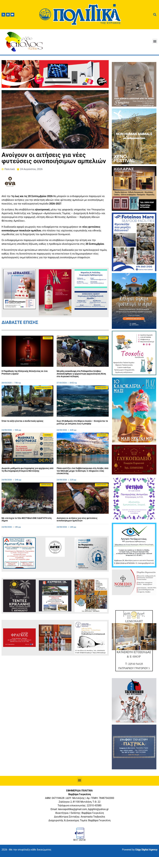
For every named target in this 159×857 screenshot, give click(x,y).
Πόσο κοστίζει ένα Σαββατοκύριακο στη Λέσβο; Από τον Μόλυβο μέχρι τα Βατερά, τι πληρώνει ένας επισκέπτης (82, 471)
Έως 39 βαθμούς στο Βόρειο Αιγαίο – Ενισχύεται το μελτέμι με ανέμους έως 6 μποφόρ (82, 422)
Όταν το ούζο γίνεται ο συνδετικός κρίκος (22, 421)
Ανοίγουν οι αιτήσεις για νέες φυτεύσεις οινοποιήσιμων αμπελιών (77, 519)
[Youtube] (12, 14)
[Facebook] (8, 14)
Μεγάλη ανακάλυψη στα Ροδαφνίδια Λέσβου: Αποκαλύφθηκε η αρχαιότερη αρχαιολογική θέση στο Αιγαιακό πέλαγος (81, 374)
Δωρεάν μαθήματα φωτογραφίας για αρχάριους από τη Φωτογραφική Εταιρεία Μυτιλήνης (27, 469)
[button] (154, 41)
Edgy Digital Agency (146, 849)
